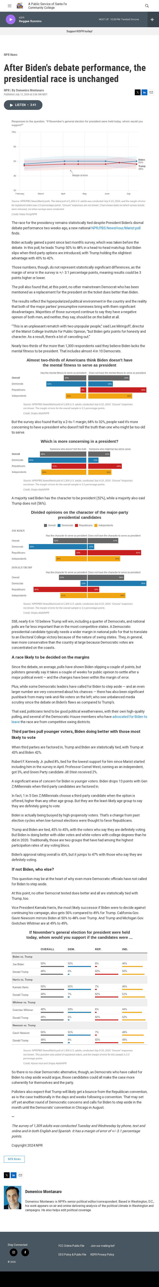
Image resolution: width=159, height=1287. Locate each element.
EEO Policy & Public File (72, 1254)
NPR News (10, 55)
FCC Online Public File (71, 1245)
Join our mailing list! (103, 1245)
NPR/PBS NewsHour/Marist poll (116, 228)
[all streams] (153, 19)
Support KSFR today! (79, 31)
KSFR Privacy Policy (102, 1254)
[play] (11, 19)
